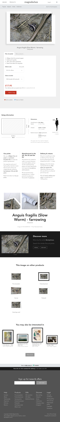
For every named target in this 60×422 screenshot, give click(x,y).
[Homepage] (30, 2)
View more (30, 354)
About (5, 397)
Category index (40, 403)
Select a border (9, 75)
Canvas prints (18, 399)
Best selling (39, 395)
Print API (49, 414)
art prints (20, 63)
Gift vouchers (28, 395)
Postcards (17, 403)
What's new (18, 407)
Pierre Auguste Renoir (8, 346)
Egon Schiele (35, 346)
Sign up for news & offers (30, 379)
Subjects (9, 6)
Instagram (38, 405)
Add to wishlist (9, 99)
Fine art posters (19, 395)
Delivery (42, 164)
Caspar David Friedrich (23, 346)
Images (4, 2)
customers (31, 177)
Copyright (49, 406)
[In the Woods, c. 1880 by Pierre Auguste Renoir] (7, 337)
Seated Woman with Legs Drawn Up (37, 344)
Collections (19, 6)
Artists (13, 6)
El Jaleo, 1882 (50, 345)
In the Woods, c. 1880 (8, 345)
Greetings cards (19, 405)
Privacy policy (50, 398)
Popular (4, 6)
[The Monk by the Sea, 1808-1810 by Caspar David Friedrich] (22, 338)
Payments (6, 401)
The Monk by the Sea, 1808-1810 (23, 344)
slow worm (43, 247)
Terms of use (50, 400)
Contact (6, 395)
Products (13, 2)
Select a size (14, 66)
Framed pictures (19, 397)
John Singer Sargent (51, 346)
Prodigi (54, 414)
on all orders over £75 (30, 368)
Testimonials (7, 399)
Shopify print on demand (50, 415)
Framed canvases (19, 401)
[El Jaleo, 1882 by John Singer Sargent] (52, 339)
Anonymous (30, 49)
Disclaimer (49, 408)
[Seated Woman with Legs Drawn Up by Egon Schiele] (37, 335)
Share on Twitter (19, 99)
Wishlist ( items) (29, 399)
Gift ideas (27, 397)
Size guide (21, 66)
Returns (6, 405)
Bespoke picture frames (16, 415)
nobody (36, 247)
